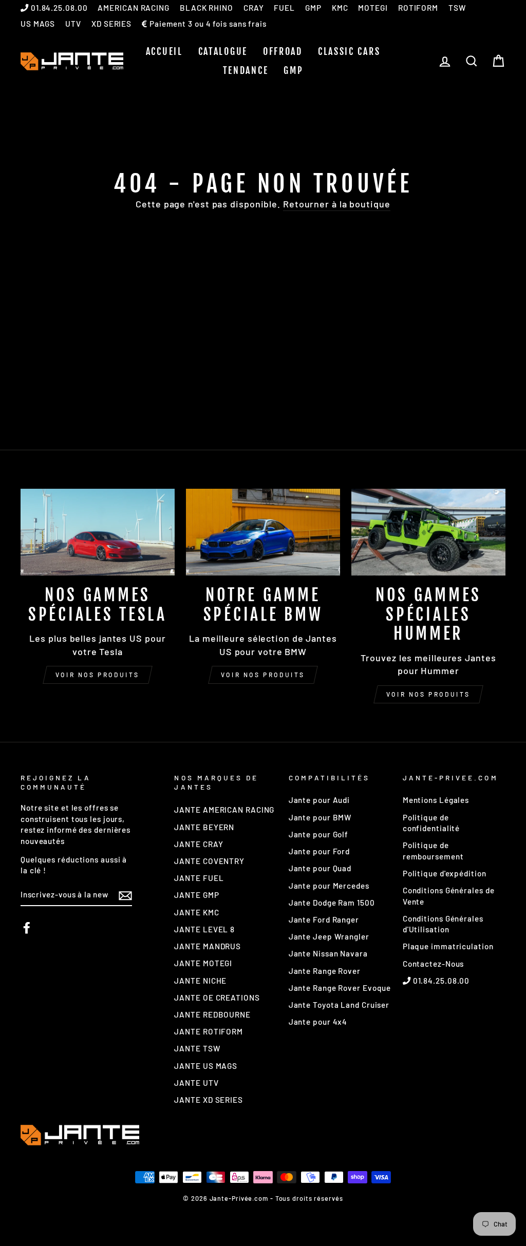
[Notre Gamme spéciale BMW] (263, 532)
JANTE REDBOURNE (212, 1014)
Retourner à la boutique (336, 203)
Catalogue (223, 51)
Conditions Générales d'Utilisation (443, 924)
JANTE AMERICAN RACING (224, 809)
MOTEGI (372, 7)
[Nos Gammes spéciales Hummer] (428, 532)
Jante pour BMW (320, 817)
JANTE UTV (196, 1082)
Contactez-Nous (433, 963)
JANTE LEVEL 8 (204, 929)
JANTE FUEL (198, 878)
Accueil (164, 51)
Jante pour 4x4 (318, 1021)
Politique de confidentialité (431, 823)
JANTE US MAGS (205, 1065)
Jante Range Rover (325, 970)
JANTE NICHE (200, 980)
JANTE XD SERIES (208, 1099)
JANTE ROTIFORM (208, 1031)
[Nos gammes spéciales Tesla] (98, 532)
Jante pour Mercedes (329, 885)
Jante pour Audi (319, 799)
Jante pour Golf (319, 834)
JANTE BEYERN (204, 827)
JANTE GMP (196, 894)
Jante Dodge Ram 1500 (332, 902)
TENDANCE (246, 70)
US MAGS (38, 23)
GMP (313, 7)
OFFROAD (283, 51)
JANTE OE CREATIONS (216, 997)
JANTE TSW (197, 1048)
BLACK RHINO (206, 7)
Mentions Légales (436, 799)
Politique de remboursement (433, 850)
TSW (457, 7)
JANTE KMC (196, 912)
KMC (340, 7)
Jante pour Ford (319, 851)
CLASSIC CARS (349, 51)
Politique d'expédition (444, 873)
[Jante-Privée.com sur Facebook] (27, 928)
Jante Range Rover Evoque (340, 987)
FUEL (284, 7)
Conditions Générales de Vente (449, 896)
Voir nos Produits (263, 674)
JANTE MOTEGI (203, 963)
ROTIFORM (418, 7)
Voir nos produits (97, 674)
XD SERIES (111, 23)
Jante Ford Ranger (324, 919)
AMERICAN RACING (134, 7)
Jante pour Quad (320, 868)
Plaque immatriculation (448, 946)
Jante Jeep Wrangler (329, 936)
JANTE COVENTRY (209, 861)
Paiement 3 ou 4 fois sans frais (207, 23)
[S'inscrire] (125, 895)
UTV (73, 23)
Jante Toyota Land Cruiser (339, 1004)
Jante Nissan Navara (328, 953)
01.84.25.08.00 (58, 7)
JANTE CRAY (198, 844)
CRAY (253, 7)
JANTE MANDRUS (207, 946)
